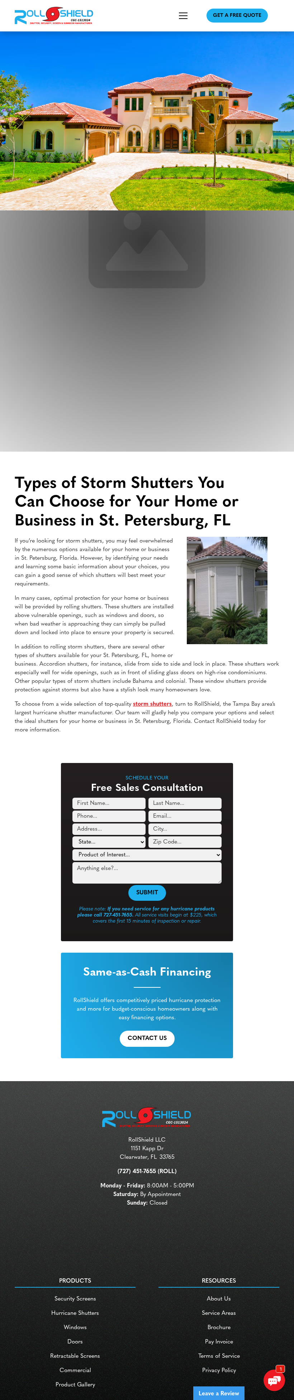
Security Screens (75, 1299)
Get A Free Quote (237, 15)
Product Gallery (75, 1385)
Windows (75, 1328)
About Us (219, 1299)
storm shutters (152, 704)
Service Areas (219, 1313)
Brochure (219, 1328)
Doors (75, 1342)
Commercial (75, 1371)
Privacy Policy (219, 1371)
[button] (176, 16)
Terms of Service (219, 1356)
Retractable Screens (75, 1356)
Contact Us (147, 1038)
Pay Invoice (219, 1342)
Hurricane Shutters (75, 1313)
